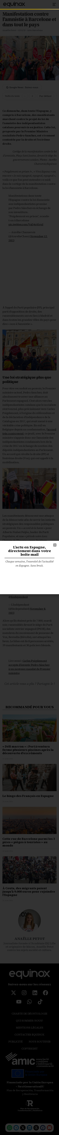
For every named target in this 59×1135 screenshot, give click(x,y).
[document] (29, 567)
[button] (55, 545)
